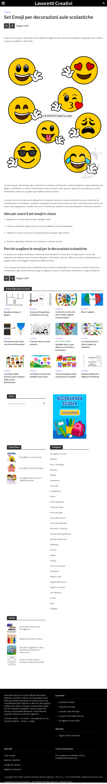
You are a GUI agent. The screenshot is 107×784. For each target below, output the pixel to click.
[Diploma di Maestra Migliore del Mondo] (92, 361)
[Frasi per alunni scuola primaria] (41, 328)
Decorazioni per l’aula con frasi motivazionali (14, 342)
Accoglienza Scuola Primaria (31, 468)
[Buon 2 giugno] (92, 299)
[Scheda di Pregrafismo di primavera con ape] (41, 299)
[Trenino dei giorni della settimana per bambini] (66, 361)
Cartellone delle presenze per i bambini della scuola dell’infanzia (14, 378)
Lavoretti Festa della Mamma (71, 716)
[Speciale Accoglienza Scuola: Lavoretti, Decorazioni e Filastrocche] (11, 650)
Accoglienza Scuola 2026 (69, 720)
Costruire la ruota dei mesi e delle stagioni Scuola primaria (65, 315)
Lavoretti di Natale (66, 702)
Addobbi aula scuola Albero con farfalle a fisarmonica (64, 347)
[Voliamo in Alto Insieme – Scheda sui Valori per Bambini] (11, 661)
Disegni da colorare (12, 764)
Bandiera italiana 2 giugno (12, 313)
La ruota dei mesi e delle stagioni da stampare (89, 344)
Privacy (24, 721)
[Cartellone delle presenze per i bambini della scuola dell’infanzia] (15, 361)
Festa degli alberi (63, 341)
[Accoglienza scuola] (69, 416)
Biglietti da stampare (12, 769)
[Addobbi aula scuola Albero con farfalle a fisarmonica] (66, 328)
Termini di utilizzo (11, 721)
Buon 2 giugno (87, 312)
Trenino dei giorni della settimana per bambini (65, 375)
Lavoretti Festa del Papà (69, 711)
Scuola (7, 12)
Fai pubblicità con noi (40, 718)
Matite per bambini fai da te (31, 639)
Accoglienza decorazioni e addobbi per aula (30, 479)
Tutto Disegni (9, 755)
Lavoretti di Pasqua (67, 707)
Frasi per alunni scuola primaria (40, 342)
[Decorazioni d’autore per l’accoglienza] (11, 628)
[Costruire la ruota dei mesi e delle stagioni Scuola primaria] (66, 299)
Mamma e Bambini (12, 760)
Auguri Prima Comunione (69, 735)
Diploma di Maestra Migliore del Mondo (90, 375)
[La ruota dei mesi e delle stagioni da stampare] (92, 328)
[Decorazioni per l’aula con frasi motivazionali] (15, 328)
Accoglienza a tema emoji (30, 457)
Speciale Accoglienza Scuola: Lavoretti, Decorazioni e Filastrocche (31, 650)
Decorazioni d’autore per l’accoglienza (29, 628)
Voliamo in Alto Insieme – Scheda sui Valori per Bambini (31, 660)
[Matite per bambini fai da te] (11, 639)
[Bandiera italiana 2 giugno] (15, 299)
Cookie (32, 721)
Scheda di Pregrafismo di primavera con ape (40, 313)
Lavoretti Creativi (53, 3)
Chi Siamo (24, 718)
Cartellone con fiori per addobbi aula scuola (40, 375)
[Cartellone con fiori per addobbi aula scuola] (41, 361)
